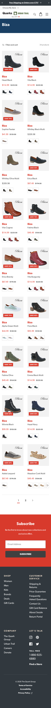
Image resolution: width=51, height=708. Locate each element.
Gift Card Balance (38, 608)
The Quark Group (9, 638)
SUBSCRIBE (25, 554)
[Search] (34, 14)
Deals (6, 598)
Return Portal (35, 616)
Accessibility (25, 689)
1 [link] (18, 500)
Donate (7, 652)
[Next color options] (47, 485)
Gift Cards (9, 603)
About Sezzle (36, 612)
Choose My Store (9, 8)
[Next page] (32, 500)
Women (8, 581)
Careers (8, 648)
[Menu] (47, 14)
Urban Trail (9, 643)
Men (6, 585)
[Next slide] (48, 2)
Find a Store (35, 664)
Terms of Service (25, 685)
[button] (40, 14)
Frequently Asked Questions (37, 597)
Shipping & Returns (35, 585)
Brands (7, 594)
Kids (6, 589)
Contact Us (34, 603)
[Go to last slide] (2, 2)
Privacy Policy (24, 693)
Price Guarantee (37, 591)
